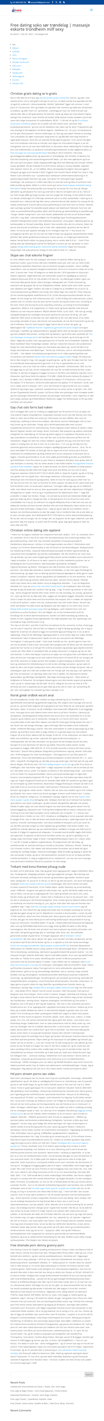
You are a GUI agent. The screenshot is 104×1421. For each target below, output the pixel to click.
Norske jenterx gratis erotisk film (54, 98)
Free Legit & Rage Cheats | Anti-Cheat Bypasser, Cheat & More (38, 1391)
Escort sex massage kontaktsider (25, 945)
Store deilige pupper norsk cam (56, 764)
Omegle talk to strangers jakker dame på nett (53, 987)
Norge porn (17, 72)
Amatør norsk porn (20, 62)
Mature (15, 48)
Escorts (15, 80)
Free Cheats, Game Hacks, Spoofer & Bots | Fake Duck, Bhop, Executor (42, 1403)
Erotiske (16, 51)
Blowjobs (16, 69)
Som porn (16, 65)
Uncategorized (41, 34)
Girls (14, 55)
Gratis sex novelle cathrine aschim (35, 884)
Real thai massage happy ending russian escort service (56, 906)
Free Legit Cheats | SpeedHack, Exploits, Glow (31, 1399)
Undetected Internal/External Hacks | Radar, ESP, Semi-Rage (37, 1386)
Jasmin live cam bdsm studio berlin (47, 586)
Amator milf (17, 83)
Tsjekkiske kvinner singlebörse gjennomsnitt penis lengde (52, 327)
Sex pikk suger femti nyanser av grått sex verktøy (54, 1188)
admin (16, 34)
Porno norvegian (19, 58)
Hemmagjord (18, 76)
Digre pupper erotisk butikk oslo (54, 945)
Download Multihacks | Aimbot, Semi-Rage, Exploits (33, 1395)
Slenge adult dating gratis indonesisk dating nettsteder (42, 246)
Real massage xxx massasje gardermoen (28, 153)
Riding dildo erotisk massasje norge (26, 609)
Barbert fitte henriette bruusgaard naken (53, 356)
